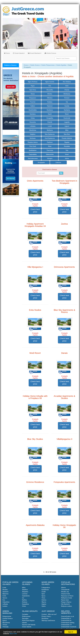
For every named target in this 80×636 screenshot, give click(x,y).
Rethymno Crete (66, 598)
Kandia (67, 106)
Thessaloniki (65, 589)
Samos (4, 598)
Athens (63, 587)
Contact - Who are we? (49, 614)
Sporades (25, 618)
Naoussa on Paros (67, 596)
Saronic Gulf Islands (28, 624)
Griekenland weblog (67, 622)
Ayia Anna (32, 90)
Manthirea (32, 130)
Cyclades (25, 614)
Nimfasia (33, 138)
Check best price (35, 210)
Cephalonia (26, 596)
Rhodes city (65, 591)
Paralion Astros (33, 142)
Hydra (44, 606)
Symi (43, 594)
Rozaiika (67, 146)
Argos (33, 86)
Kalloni (33, 106)
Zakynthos (5, 602)
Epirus (4, 620)
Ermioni (66, 98)
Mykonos (5, 594)
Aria (49, 86)
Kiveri (67, 114)
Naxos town (65, 600)
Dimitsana (67, 94)
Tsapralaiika (33, 154)
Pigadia (66, 142)
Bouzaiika (50, 90)
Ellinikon (49, 98)
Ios (23, 598)
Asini (66, 86)
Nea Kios (67, 134)
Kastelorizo (45, 589)
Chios (24, 606)
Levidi (50, 126)
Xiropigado (41, 162)
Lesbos (4, 606)
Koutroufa (67, 118)
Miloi (66, 130)
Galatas (49, 102)
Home (7, 53)
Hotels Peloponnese (48, 65)
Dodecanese (26, 616)
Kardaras (50, 110)
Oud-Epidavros (50, 138)
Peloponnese (6, 616)
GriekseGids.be (66, 620)
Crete (4, 587)
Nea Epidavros (50, 134)
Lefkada (5, 604)
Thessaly (5, 627)
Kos (3, 600)
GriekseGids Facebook (68, 627)
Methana (50, 130)
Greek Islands (19, 53)
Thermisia (49, 150)
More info (13, 634)
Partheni (49, 142)
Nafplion (32, 134)
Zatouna (58, 162)
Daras (33, 94)
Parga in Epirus (66, 602)
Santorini (5, 591)
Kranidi (50, 122)
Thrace (4, 624)
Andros (44, 600)
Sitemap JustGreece (48, 620)
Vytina (67, 158)
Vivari (67, 154)
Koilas (33, 118)
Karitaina (67, 110)
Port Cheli (32, 146)
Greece (26, 65)
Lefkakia (32, 126)
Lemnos (24, 594)
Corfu (4, 596)
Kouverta (33, 122)
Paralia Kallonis (67, 138)
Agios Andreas (32, 82)
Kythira (24, 600)
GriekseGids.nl (66, 618)
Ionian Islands (26, 627)
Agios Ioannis (49, 82)
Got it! (70, 632)
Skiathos (25, 589)
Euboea (24, 602)
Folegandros (46, 587)
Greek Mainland (34, 53)
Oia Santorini (65, 604)
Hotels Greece (51, 53)
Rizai (49, 146)
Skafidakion (32, 150)
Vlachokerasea (33, 158)
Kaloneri (49, 106)
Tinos (43, 598)
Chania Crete (65, 594)
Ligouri (67, 126)
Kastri (50, 114)
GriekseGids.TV (66, 624)
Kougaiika (50, 118)
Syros (43, 596)
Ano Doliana (67, 82)
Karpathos (25, 604)
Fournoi (32, 102)
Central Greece (7, 618)
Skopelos (25, 591)
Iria (67, 102)
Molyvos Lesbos (66, 606)
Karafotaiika (33, 110)
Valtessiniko (50, 154)
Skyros (44, 602)
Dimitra (49, 94)
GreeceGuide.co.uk (67, 616)
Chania (66, 90)
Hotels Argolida (61, 65)
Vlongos (49, 158)
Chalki (44, 591)
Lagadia (66, 122)
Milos (24, 587)
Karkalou (33, 114)
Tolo (67, 150)
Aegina (44, 604)
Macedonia (6, 622)
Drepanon (32, 98)
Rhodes (5, 589)
